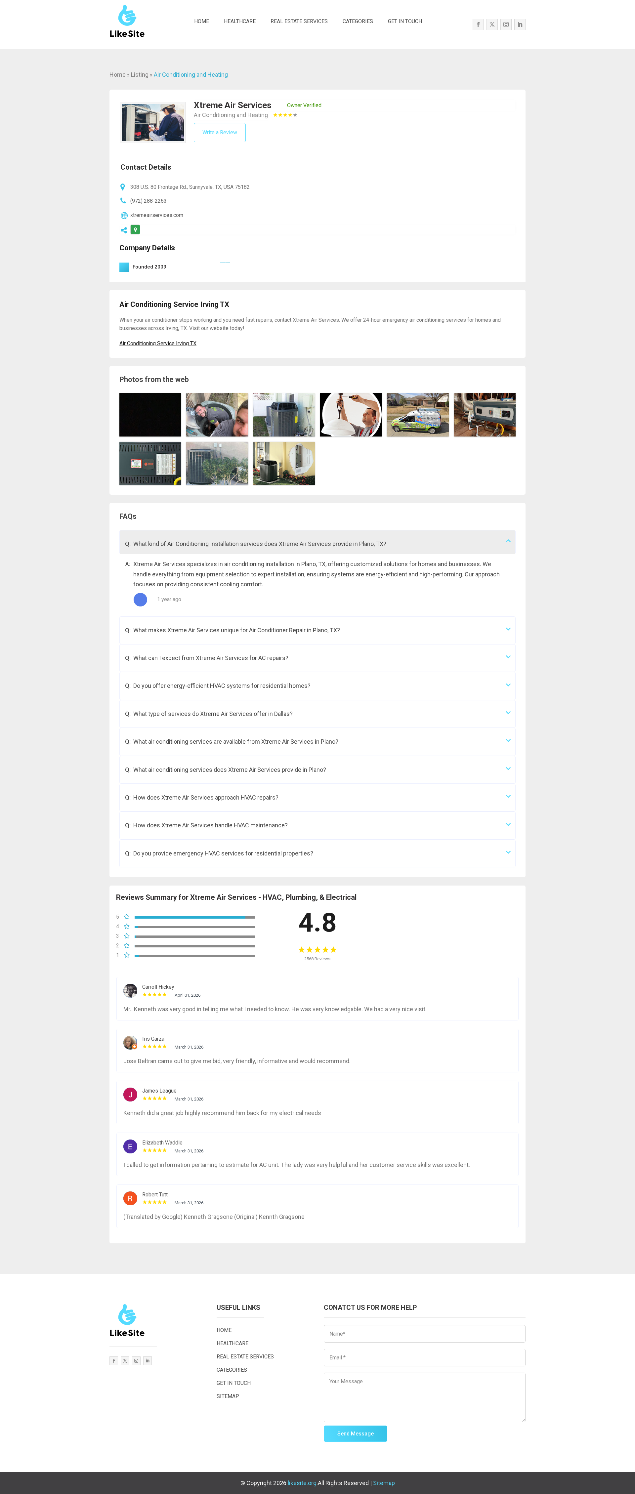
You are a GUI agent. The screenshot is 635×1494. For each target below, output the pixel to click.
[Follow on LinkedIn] (520, 24)
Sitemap (384, 1482)
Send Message (355, 1434)
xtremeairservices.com (156, 215)
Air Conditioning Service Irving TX (157, 343)
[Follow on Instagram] (506, 24)
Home (117, 74)
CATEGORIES (358, 21)
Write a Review (219, 132)
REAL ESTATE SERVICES (299, 21)
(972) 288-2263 (148, 201)
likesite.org (302, 1482)
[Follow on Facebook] (478, 24)
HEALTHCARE (240, 21)
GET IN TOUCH (405, 21)
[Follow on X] (492, 24)
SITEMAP (228, 1396)
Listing (139, 74)
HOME (201, 21)
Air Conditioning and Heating (191, 74)
